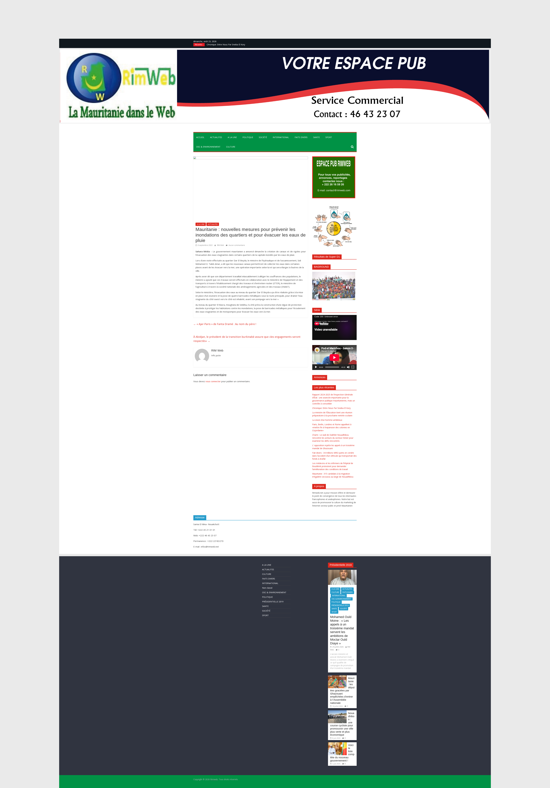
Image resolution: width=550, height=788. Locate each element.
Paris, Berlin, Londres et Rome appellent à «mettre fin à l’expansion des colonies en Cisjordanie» (331, 427)
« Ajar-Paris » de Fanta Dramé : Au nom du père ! (224, 324)
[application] (334, 327)
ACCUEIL (200, 137)
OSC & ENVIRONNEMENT (208, 146)
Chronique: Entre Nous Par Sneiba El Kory (331, 408)
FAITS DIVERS (301, 137)
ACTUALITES (216, 137)
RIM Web (220, 245)
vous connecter (213, 381)
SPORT (328, 137)
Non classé (267, 587)
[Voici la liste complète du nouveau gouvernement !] (337, 743)
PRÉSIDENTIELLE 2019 (272, 601)
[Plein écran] (352, 367)
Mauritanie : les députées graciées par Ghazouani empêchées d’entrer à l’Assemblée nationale (342, 690)
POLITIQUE (247, 137)
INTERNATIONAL (281, 137)
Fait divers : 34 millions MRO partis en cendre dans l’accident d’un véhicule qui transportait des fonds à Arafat (334, 455)
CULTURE (230, 146)
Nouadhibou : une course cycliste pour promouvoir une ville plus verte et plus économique (342, 724)
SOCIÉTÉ (263, 137)
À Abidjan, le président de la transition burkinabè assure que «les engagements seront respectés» (246, 339)
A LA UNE (232, 137)
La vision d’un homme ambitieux (327, 420)
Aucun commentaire (236, 245)
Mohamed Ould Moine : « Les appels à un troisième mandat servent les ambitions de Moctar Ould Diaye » (342, 630)
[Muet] (348, 367)
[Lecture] (316, 367)
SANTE (316, 137)
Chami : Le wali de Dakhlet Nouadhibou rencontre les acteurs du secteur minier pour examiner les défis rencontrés (332, 437)
